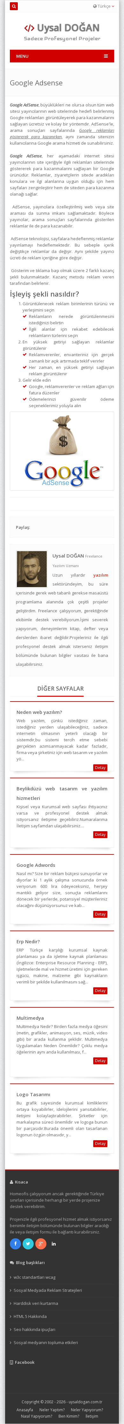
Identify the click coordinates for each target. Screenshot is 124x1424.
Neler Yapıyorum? (87, 1410)
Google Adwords (36, 865)
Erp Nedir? (28, 941)
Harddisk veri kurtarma (36, 1303)
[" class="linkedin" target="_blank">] (54, 1244)
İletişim (92, 1416)
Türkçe (104, 6)
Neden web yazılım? (39, 712)
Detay (100, 767)
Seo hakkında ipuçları (34, 1329)
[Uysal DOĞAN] (32, 569)
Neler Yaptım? (52, 1410)
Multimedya (30, 1018)
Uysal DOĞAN (67, 27)
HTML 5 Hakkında (30, 1316)
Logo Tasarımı (33, 1094)
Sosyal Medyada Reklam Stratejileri (48, 1290)
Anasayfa (25, 1410)
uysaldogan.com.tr (85, 1402)
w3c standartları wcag (34, 1277)
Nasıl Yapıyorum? (36, 1416)
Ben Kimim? (69, 1416)
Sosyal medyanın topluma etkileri (46, 1342)
